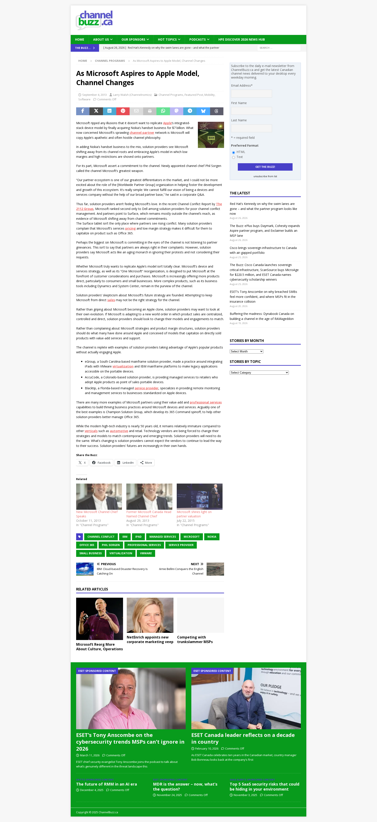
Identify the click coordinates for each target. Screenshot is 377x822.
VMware (146, 553)
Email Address (242, 85)
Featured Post (194, 95)
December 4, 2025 (91, 790)
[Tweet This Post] (96, 111)
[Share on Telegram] (190, 111)
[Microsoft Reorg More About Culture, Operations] (99, 619)
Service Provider (181, 545)
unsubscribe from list (265, 176)
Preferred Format (245, 145)
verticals (91, 431)
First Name (239, 103)
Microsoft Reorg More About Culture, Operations (99, 646)
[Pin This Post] (123, 111)
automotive (119, 431)
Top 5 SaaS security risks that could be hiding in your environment (264, 786)
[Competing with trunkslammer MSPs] (200, 615)
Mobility (209, 95)
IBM (124, 537)
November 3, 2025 (245, 795)
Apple (167, 123)
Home (79, 39)
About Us (101, 39)
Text (239, 157)
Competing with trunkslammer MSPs (195, 639)
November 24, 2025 (169, 795)
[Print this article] (149, 111)
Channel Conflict (101, 537)
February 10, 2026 (206, 748)
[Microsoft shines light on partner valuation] (200, 497)
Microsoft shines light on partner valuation (194, 514)
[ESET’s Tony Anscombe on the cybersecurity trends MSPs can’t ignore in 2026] (131, 698)
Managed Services (162, 537)
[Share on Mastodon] (176, 111)
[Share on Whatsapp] (163, 111)
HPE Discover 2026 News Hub (241, 39)
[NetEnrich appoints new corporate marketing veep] (150, 615)
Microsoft (192, 537)
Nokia (211, 537)
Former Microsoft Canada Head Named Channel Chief (148, 514)
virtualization (123, 366)
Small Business (90, 553)
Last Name (239, 120)
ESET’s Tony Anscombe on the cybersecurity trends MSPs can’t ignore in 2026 (130, 741)
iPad (138, 537)
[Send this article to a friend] (136, 111)
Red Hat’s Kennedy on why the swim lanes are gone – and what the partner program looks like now (263, 209)
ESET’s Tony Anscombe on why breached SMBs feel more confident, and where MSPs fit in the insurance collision (263, 297)
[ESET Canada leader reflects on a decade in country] (246, 698)
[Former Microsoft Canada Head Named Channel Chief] (149, 497)
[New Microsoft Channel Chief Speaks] (99, 497)
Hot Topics (167, 39)
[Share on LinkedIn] (109, 111)
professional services (206, 402)
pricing (130, 228)
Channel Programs (171, 95)
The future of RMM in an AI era (106, 784)
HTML (240, 152)
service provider (146, 388)
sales (111, 300)
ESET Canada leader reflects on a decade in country (243, 738)
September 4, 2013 (94, 95)
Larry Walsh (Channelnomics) (132, 95)
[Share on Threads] (216, 111)
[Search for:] (279, 48)
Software (84, 99)
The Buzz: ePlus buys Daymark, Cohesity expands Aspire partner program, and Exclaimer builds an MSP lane (265, 231)
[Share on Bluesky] (203, 111)
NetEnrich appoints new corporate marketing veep (150, 639)
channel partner (142, 132)
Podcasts (197, 39)
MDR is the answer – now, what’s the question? (185, 786)
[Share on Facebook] (82, 111)
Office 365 (86, 545)
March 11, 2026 (89, 755)
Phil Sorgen (111, 545)
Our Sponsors (133, 39)
